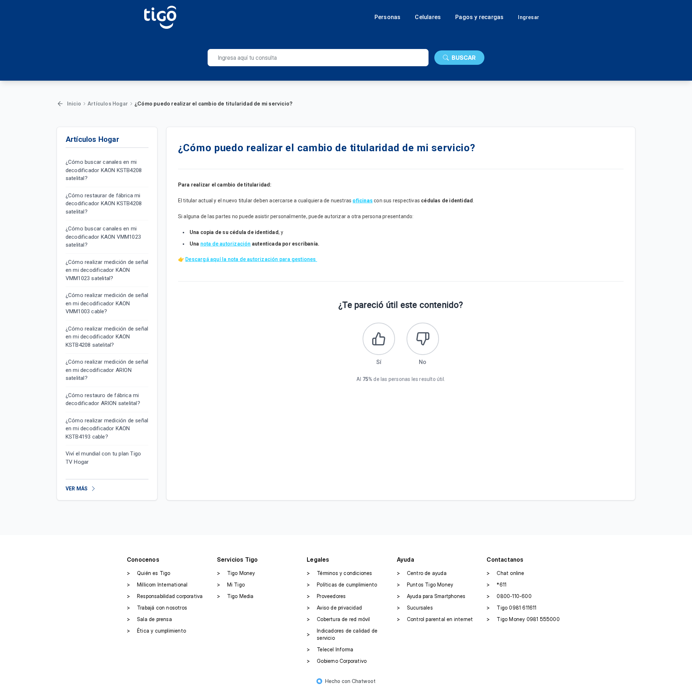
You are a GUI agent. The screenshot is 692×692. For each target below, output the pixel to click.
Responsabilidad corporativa (165, 596)
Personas (387, 17)
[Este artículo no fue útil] (423, 339)
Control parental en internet (435, 619)
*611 (496, 584)
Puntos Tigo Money (425, 584)
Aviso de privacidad (334, 608)
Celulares (428, 17)
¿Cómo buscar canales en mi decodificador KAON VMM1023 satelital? (103, 236)
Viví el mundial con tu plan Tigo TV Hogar (103, 457)
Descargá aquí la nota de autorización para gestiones (251, 259)
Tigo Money (236, 573)
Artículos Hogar (108, 103)
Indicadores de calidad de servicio (342, 634)
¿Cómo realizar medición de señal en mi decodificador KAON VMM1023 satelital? (107, 270)
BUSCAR (464, 57)
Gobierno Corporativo (337, 661)
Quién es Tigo (148, 573)
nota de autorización (225, 244)
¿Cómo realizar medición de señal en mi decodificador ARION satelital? (107, 370)
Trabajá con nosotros (157, 608)
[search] (318, 57)
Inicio (74, 103)
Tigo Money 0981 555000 (523, 619)
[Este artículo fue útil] (379, 339)
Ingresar (528, 17)
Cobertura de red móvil (338, 619)
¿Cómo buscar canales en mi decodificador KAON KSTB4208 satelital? (104, 170)
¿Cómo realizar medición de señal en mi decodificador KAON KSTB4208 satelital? (107, 336)
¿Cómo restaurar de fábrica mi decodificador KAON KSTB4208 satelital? (104, 203)
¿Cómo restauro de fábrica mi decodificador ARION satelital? (103, 399)
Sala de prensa (149, 619)
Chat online (505, 573)
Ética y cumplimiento (156, 631)
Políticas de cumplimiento (342, 584)
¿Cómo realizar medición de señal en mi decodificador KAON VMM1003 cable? (107, 303)
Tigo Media (235, 596)
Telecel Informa (330, 649)
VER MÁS (77, 488)
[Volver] (60, 103)
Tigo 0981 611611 (511, 608)
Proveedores (326, 596)
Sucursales (415, 608)
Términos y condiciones (339, 573)
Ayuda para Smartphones (431, 596)
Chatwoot (364, 681)
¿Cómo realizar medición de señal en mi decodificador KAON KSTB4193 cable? (107, 428)
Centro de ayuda (422, 573)
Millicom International (157, 584)
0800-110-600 (509, 596)
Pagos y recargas (479, 17)
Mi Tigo (231, 584)
